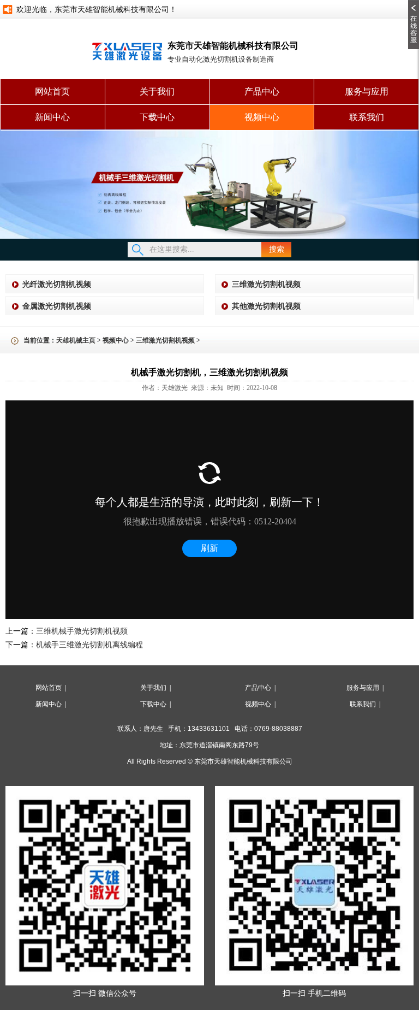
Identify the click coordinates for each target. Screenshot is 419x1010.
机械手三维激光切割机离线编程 (89, 645)
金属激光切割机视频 (56, 306)
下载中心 (157, 117)
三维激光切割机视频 (266, 284)
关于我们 (157, 91)
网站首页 (52, 91)
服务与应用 (366, 91)
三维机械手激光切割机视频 (82, 631)
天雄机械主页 (75, 340)
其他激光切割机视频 (266, 306)
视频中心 (261, 117)
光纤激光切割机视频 (56, 284)
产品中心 (261, 91)
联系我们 (366, 117)
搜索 (276, 249)
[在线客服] (413, 4)
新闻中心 (52, 117)
